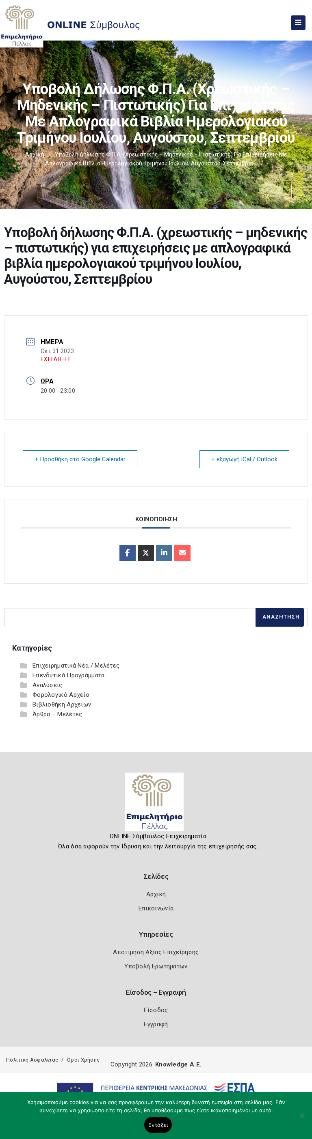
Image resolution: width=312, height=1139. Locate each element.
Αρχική (34, 154)
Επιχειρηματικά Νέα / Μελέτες (75, 665)
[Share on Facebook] (127, 553)
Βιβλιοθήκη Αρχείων (61, 704)
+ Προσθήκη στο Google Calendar (80, 459)
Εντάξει (158, 1125)
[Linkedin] (164, 553)
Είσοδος (156, 1010)
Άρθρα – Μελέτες (57, 714)
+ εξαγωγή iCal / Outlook (244, 459)
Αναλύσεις (47, 685)
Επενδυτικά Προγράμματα (68, 675)
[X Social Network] (146, 553)
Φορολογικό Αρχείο (60, 694)
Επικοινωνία (156, 908)
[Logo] (156, 805)
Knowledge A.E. (178, 1064)
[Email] (182, 553)
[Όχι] (302, 1119)
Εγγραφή (156, 1024)
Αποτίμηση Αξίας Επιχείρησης (156, 952)
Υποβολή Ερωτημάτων (155, 966)
